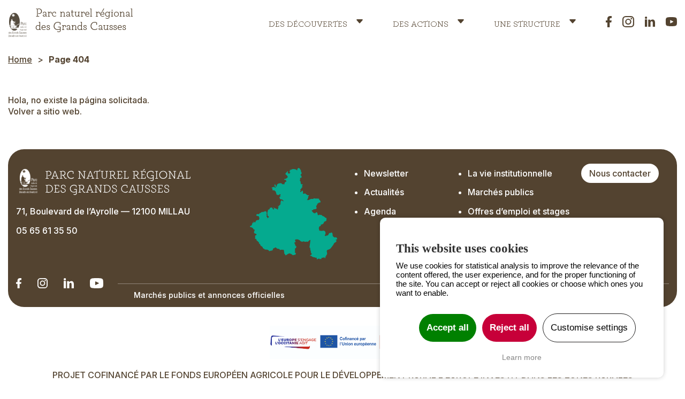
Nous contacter (620, 173)
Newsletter (386, 173)
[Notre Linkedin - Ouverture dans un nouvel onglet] (18, 283)
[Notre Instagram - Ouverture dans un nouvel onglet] (42, 283)
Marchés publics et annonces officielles (209, 295)
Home (20, 59)
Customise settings (589, 328)
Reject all (509, 328)
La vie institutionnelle (510, 173)
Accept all (448, 328)
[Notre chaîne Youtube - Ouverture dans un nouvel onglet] (96, 283)
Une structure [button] (527, 21)
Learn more (522, 357)
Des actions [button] (420, 21)
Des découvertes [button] (308, 21)
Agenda (380, 211)
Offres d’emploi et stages (518, 211)
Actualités (384, 192)
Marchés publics (501, 192)
